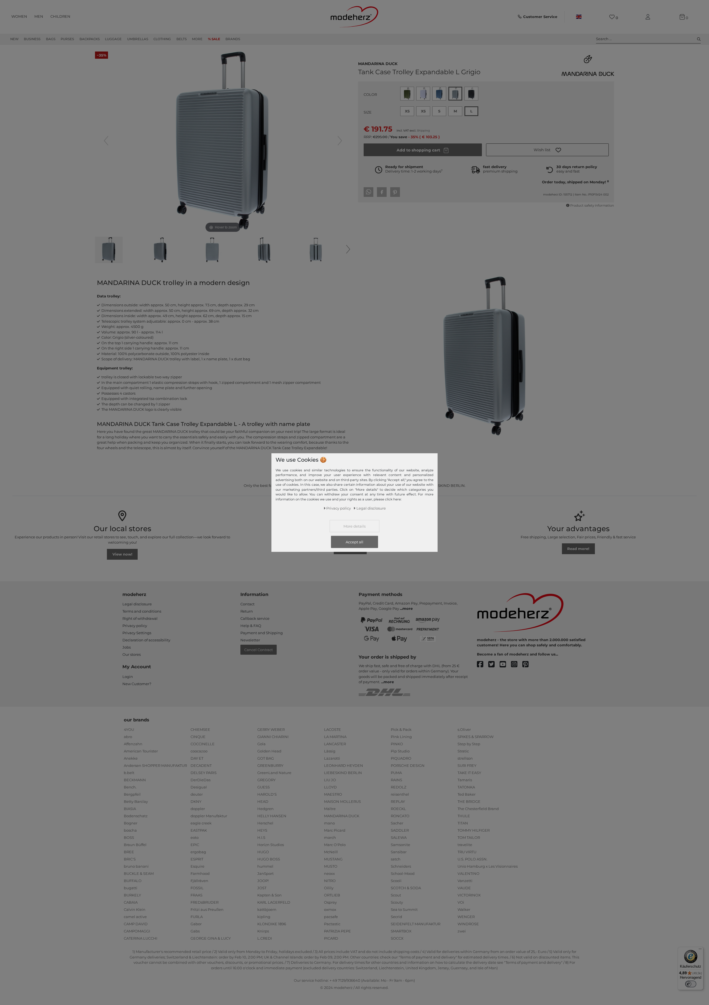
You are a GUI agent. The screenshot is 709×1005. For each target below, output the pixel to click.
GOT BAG (265, 758)
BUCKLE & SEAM (139, 873)
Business (32, 39)
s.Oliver (464, 729)
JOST (261, 888)
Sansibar (399, 852)
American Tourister (141, 751)
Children (60, 16)
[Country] (578, 17)
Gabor (196, 924)
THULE (464, 816)
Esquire (197, 866)
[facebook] (482, 664)
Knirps (263, 931)
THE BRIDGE (469, 801)
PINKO (397, 744)
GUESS (263, 787)
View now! (122, 554)
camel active (135, 916)
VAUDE (464, 888)
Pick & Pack (401, 729)
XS (407, 111)
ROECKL (398, 808)
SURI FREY (467, 765)
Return (246, 611)
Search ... (604, 39)
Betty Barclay (136, 801)
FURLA (197, 916)
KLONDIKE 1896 (271, 924)
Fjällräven (199, 880)
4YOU (129, 729)
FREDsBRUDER (205, 902)
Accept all (354, 542)
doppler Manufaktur (209, 816)
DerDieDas (200, 780)
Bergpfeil (132, 794)
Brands (232, 39)
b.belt (129, 772)
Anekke (131, 758)
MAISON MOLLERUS (342, 801)
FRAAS (196, 895)
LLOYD (330, 787)
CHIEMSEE (200, 729)
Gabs (195, 931)
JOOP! (263, 880)
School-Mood (403, 873)
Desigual (199, 787)
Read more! (578, 548)
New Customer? (136, 684)
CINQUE (198, 736)
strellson (465, 758)
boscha (130, 830)
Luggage (113, 39)
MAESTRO (333, 794)
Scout (396, 895)
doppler (198, 808)
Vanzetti (465, 880)
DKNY (196, 801)
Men (38, 16)
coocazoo (199, 751)
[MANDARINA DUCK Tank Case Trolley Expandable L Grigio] (109, 250)
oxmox (330, 909)
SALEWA (399, 837)
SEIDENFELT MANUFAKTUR (415, 924)
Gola (261, 744)
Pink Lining (401, 736)
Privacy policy (134, 625)
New (14, 39)
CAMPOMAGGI (137, 931)
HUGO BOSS (268, 859)
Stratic (463, 751)
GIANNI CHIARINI (273, 736)
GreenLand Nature (274, 772)
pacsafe (331, 916)
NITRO (330, 880)
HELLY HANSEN (271, 816)
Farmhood (200, 873)
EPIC (195, 844)
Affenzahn (133, 744)
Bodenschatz (136, 816)
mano (329, 823)
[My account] (648, 17)
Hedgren (265, 808)
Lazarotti (332, 758)
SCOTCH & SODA (406, 888)
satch (395, 859)
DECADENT (201, 765)
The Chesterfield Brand (478, 808)
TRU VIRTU (467, 852)
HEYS (262, 830)
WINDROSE (468, 924)
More (197, 39)
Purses (67, 39)
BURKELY (132, 895)
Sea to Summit (404, 909)
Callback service (254, 618)
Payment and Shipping (261, 633)
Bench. (130, 787)
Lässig (329, 751)
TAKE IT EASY (469, 772)
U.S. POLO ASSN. (472, 859)
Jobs (126, 647)
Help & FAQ (250, 625)
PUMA (396, 772)
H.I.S (261, 837)
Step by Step (469, 744)
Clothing (162, 39)
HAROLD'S (267, 794)
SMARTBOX (401, 931)
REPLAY (398, 801)
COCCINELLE (203, 744)
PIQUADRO (401, 758)
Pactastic (332, 924)
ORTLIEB (332, 895)
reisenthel (400, 794)
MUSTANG (333, 859)
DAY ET (197, 758)
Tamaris (465, 780)
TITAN (463, 823)
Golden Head (269, 751)
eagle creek (201, 823)
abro (128, 736)
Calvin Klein (134, 909)
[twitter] (494, 664)
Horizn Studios (270, 844)
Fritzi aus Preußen (207, 909)
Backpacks (89, 39)
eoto (195, 837)
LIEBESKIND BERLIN (343, 772)
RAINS (396, 780)
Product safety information (592, 205)
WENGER (466, 916)
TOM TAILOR (469, 837)
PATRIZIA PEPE (337, 931)
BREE (129, 852)
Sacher (397, 823)
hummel (265, 866)
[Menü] (700, 950)
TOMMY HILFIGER (474, 830)
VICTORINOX (469, 895)
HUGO (263, 852)
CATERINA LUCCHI (140, 938)
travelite (465, 844)
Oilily (328, 888)
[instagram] (516, 664)
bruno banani (136, 866)
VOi (461, 902)
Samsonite (400, 844)
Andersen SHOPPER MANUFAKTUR (155, 765)
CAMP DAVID (136, 924)
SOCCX (397, 938)
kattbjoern (266, 909)
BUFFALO (133, 880)
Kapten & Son (269, 895)
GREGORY (266, 780)
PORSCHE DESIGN (408, 765)
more (407, 608)
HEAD (262, 801)
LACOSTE (332, 729)
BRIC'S (130, 859)
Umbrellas (137, 39)
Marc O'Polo (335, 844)
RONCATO (400, 816)
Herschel (265, 823)
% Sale (214, 39)
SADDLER (400, 830)
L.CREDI (264, 938)
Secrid (396, 916)
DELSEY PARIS (204, 772)
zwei (462, 931)
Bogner (130, 823)
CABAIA (131, 902)
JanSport (265, 873)
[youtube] (505, 664)
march (330, 837)
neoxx (329, 873)
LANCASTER (335, 744)
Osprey (330, 902)
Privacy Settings (136, 633)
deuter (197, 794)
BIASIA (130, 808)
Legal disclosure (137, 604)
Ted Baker (467, 794)
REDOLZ (398, 787)
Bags (50, 39)
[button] (547, 149)
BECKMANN (135, 780)
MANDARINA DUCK (377, 63)
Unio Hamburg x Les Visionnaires (488, 866)
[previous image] (106, 140)
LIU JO (330, 780)
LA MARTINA (335, 736)
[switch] (690, 984)
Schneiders (401, 866)
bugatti (130, 888)
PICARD (331, 938)
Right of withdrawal (140, 618)
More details (354, 526)
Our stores (131, 654)
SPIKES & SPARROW (476, 736)
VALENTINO (468, 873)
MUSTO (330, 866)
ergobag (198, 852)
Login (127, 676)
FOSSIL (197, 888)
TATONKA (466, 787)
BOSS (129, 837)
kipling (263, 916)
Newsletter (250, 640)
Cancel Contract (258, 649)
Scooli (396, 880)
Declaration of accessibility (146, 640)
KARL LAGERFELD (273, 902)
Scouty (397, 902)
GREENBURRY (270, 765)
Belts (181, 39)
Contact (247, 604)
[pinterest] (528, 664)
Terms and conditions (141, 611)
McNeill (331, 852)
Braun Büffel (135, 844)
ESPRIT (197, 859)
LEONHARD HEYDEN (343, 765)
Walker (464, 909)
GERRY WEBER (271, 729)
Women (19, 16)
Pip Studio (400, 751)
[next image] (340, 140)
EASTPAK (199, 830)
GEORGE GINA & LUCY (211, 938)
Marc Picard (334, 830)
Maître (330, 808)
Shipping (423, 130)
